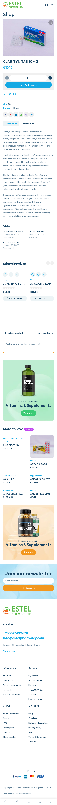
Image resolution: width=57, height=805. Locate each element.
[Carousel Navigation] (50, 263)
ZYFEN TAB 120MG (11, 242)
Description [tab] (11, 123)
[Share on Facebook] (5, 114)
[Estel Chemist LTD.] (13, 4)
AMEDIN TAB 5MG (40, 493)
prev (48, 263)
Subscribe (30, 588)
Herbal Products (10, 475)
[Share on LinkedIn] (15, 114)
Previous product (14, 333)
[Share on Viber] (26, 114)
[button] (50, 22)
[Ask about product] (14, 94)
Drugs (16, 108)
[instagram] (28, 771)
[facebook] (21, 771)
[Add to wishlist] (4, 94)
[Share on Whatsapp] (21, 114)
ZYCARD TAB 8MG (36, 231)
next (52, 263)
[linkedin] (35, 771)
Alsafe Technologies (22, 793)
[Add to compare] (10, 94)
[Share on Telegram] (31, 114)
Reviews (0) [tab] (28, 123)
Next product (44, 333)
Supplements (36, 475)
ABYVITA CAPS (38, 464)
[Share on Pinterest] (10, 114)
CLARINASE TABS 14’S (13, 231)
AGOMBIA (8, 478)
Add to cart (31, 84)
